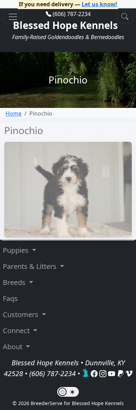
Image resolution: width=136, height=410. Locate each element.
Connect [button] (17, 330)
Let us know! (99, 4)
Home (14, 113)
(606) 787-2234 (72, 14)
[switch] (68, 391)
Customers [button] (21, 314)
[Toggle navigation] (13, 17)
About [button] (13, 346)
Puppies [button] (16, 250)
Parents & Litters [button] (30, 266)
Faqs (10, 298)
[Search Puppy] (125, 16)
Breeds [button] (15, 282)
